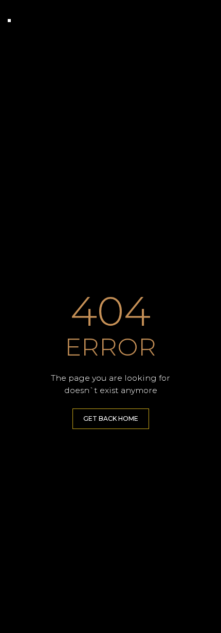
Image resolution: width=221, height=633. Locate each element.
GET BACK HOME (110, 418)
